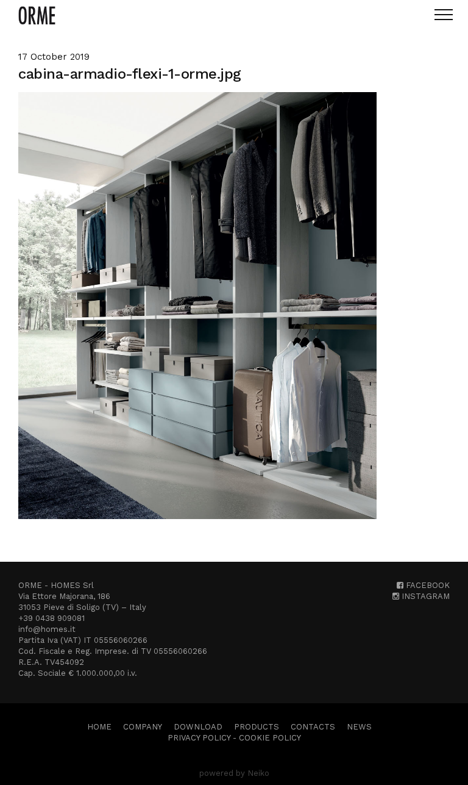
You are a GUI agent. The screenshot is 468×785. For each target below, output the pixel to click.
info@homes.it (47, 629)
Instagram (424, 596)
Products (256, 726)
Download (198, 726)
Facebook (426, 585)
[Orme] (37, 15)
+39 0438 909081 (51, 618)
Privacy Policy (199, 737)
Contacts (313, 726)
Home (99, 726)
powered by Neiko (234, 773)
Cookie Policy (270, 737)
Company (142, 726)
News (359, 726)
